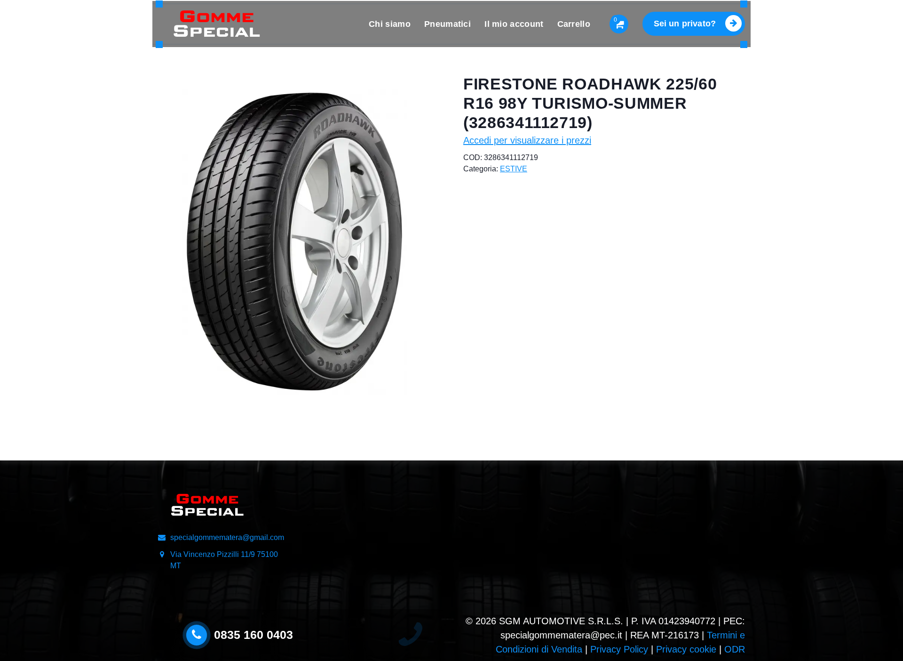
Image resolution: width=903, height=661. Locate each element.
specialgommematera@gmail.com (227, 537)
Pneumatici (447, 24)
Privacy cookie (686, 649)
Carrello (573, 24)
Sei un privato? (685, 23)
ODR (734, 649)
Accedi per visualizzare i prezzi (527, 140)
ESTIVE (513, 169)
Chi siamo (390, 24)
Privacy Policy (619, 649)
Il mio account (513, 24)
